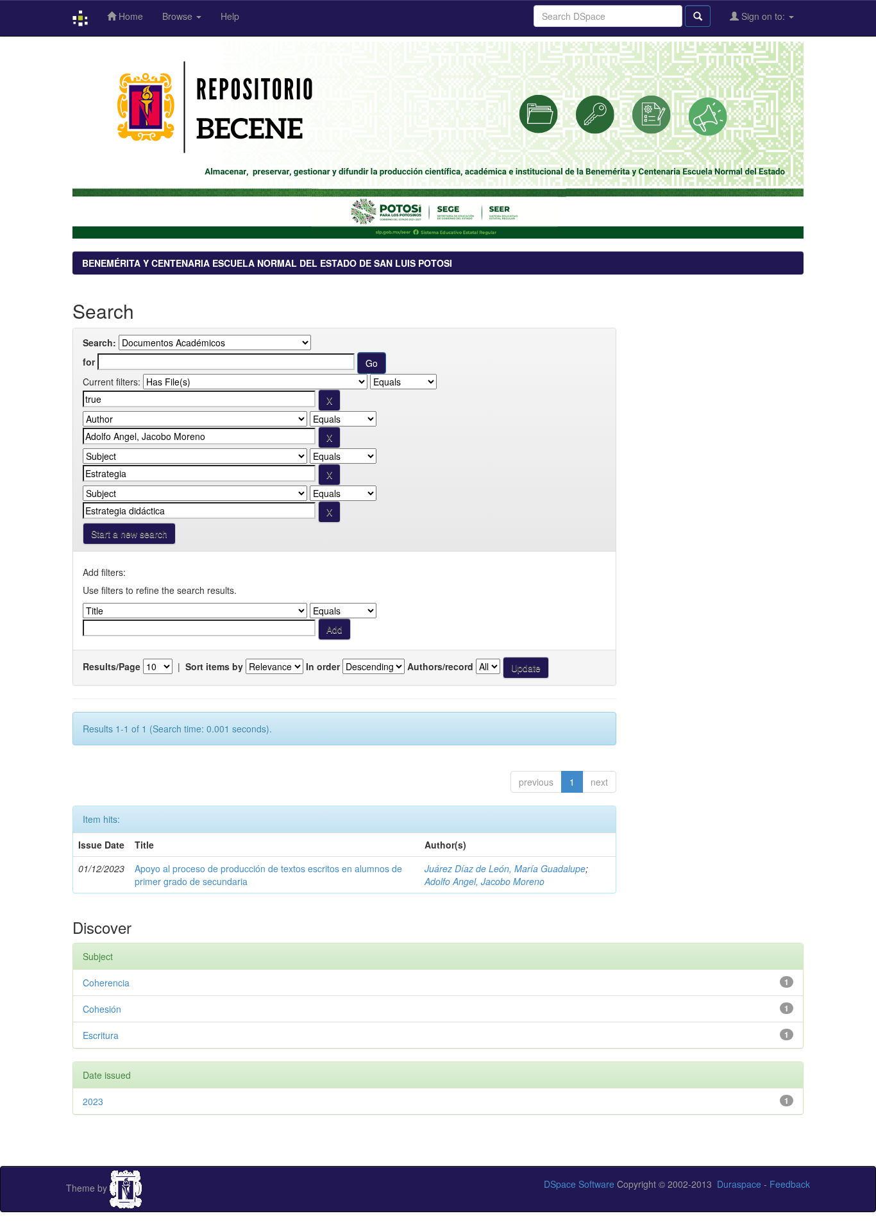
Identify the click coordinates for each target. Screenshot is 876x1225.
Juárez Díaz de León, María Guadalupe (505, 868)
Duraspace (739, 1184)
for (89, 361)
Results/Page (111, 666)
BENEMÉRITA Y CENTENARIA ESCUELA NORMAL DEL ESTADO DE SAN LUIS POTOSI (267, 263)
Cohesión (102, 1008)
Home (129, 16)
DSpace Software (579, 1184)
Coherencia (106, 982)
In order (323, 666)
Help (230, 16)
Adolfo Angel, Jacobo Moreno (484, 881)
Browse (178, 16)
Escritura (101, 1035)
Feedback (790, 1184)
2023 (93, 1101)
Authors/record (440, 666)
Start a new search (129, 533)
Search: (99, 342)
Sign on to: (763, 16)
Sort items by (214, 666)
